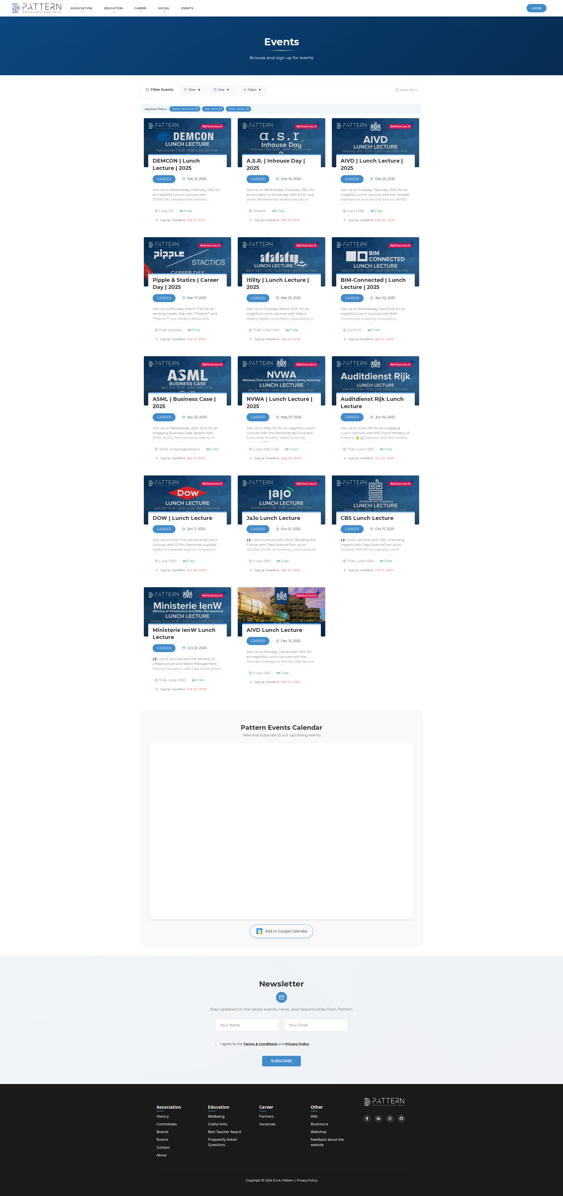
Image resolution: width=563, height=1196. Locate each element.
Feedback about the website (327, 1142)
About (162, 1155)
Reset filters (408, 90)
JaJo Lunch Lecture (273, 518)
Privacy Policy (297, 1044)
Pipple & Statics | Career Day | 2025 (186, 283)
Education (113, 8)
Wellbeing (216, 1116)
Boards (162, 1131)
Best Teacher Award (224, 1131)
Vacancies (267, 1124)
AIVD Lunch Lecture (274, 630)
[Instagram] (390, 1119)
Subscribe (281, 1061)
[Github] (401, 1119)
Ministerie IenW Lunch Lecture (184, 633)
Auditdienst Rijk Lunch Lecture (372, 402)
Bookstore (319, 1124)
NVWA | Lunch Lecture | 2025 (280, 402)
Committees (167, 1124)
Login (536, 8)
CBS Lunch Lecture (367, 518)
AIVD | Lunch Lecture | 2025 (372, 164)
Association (81, 8)
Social (163, 8)
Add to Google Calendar (286, 931)
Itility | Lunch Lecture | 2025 (278, 283)
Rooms (162, 1139)
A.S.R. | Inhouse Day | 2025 (276, 164)
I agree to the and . (265, 1044)
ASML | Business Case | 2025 (184, 402)
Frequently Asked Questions (222, 1142)
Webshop (319, 1131)
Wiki (314, 1116)
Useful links (217, 1124)
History (163, 1116)
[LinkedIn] (378, 1119)
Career (140, 8)
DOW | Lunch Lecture (182, 518)
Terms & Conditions (260, 1044)
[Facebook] (367, 1119)
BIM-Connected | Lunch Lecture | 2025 (373, 283)
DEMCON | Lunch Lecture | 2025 (176, 164)
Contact (163, 1147)
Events (187, 8)
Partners (266, 1116)
